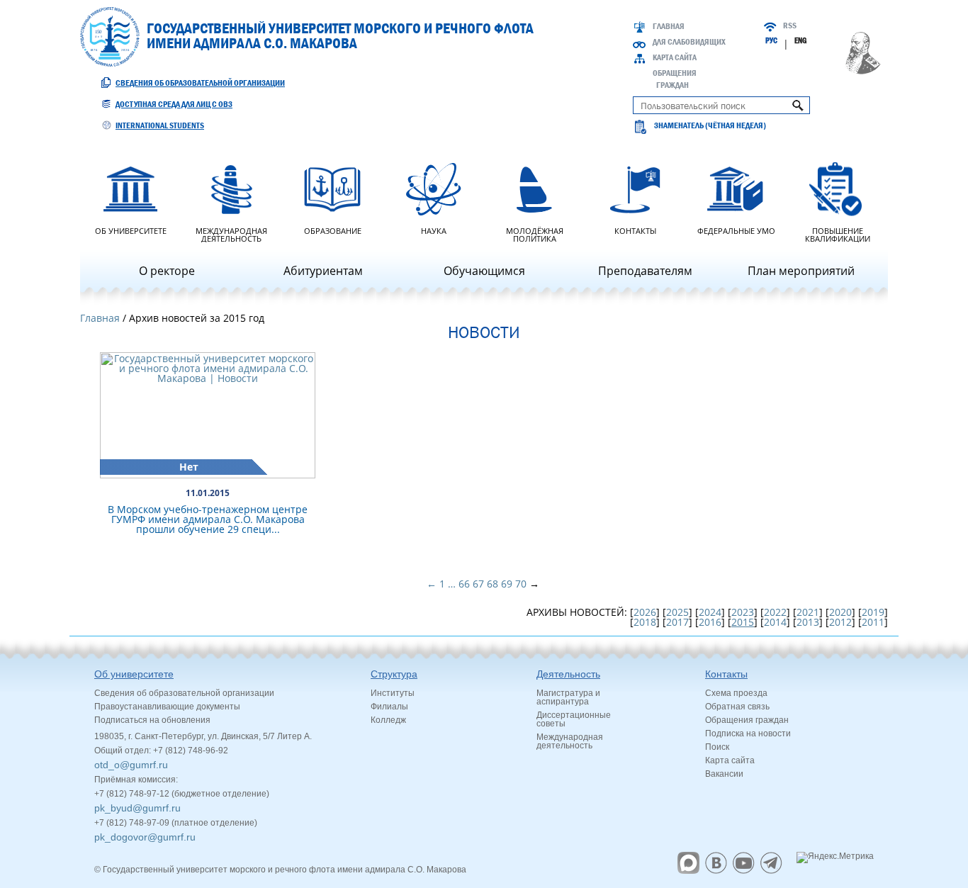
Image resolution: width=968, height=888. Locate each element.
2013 (808, 622)
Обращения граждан (747, 720)
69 (506, 583)
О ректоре (167, 271)
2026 (645, 612)
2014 (775, 622)
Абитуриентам (323, 271)
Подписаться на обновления (152, 720)
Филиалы (389, 707)
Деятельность (568, 674)
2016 (710, 622)
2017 (677, 622)
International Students (160, 125)
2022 (775, 612)
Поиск (717, 747)
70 (521, 583)
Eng (800, 40)
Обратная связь (737, 707)
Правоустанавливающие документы (167, 707)
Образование (332, 230)
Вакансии (724, 774)
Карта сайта (675, 57)
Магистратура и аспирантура (568, 697)
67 (478, 583)
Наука (433, 230)
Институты (393, 693)
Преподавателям (645, 271)
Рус (771, 40)
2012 (840, 622)
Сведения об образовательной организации (200, 83)
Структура (394, 674)
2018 (645, 622)
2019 (873, 612)
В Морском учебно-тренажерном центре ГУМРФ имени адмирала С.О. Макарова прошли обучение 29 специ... (208, 519)
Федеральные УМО (736, 230)
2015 (742, 622)
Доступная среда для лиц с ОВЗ (174, 104)
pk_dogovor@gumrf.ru (145, 837)
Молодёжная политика (534, 233)
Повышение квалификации (837, 233)
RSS (790, 25)
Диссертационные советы (573, 719)
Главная (669, 26)
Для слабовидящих (689, 42)
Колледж (388, 720)
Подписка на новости (748, 733)
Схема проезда (736, 693)
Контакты (635, 230)
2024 (710, 612)
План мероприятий (801, 271)
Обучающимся (484, 271)
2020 (840, 612)
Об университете (131, 230)
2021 (808, 612)
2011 (873, 622)
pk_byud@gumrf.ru (137, 808)
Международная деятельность (231, 233)
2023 (742, 612)
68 (492, 583)
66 (464, 583)
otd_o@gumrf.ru (131, 764)
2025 (677, 612)
